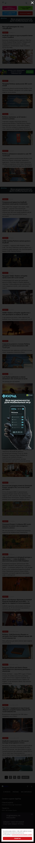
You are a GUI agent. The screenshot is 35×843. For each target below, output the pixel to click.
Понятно (17, 838)
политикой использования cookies (22, 834)
